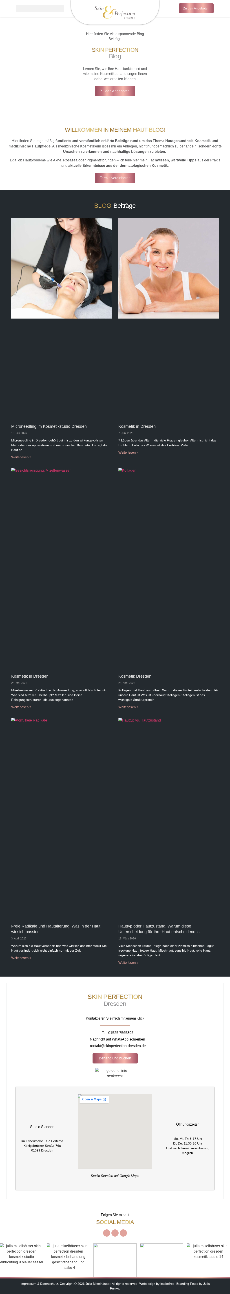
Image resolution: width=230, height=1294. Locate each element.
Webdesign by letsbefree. (157, 1283)
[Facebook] (115, 1233)
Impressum (28, 1283)
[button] (40, 8)
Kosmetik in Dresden (137, 426)
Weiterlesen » (21, 457)
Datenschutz (49, 1283)
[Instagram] (106, 1233)
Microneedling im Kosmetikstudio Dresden (49, 426)
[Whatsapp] (123, 1233)
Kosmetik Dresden (134, 676)
